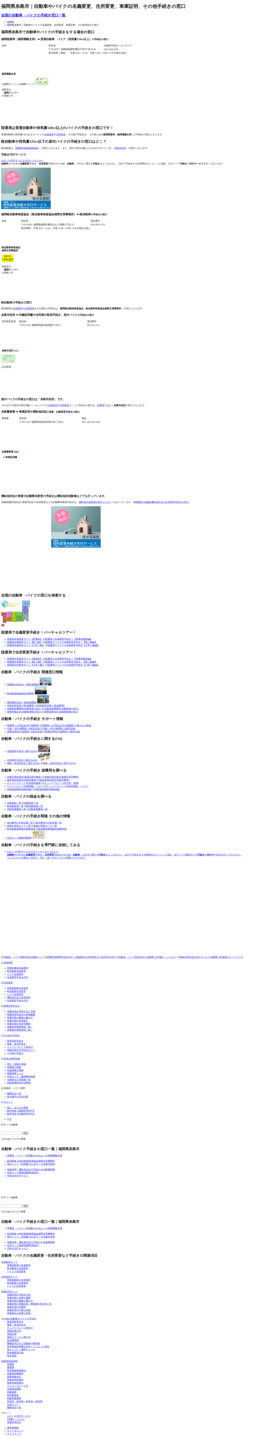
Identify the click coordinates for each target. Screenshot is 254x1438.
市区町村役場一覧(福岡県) (20, 705)
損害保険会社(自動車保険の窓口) (24, 712)
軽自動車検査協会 (16, 1370)
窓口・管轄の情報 (16, 1064)
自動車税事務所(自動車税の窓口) (24, 708)
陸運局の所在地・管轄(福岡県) (23, 684)
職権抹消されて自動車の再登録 (23, 1343)
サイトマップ (14, 1434)
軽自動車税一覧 (15, 806)
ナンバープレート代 (17, 1386)
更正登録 (11, 1356)
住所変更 (61, 134)
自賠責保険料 (14, 1389)
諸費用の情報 (14, 1067)
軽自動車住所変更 (16, 991)
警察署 (10, 1367)
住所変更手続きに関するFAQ (22, 760)
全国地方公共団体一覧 (19, 1079)
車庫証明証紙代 (15, 1380)
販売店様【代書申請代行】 (21, 1114)
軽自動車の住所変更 (17, 1283)
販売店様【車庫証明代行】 (21, 1110)
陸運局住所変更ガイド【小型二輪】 (26, 665)
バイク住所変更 (15, 994)
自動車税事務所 (15, 1373)
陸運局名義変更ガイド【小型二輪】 (26, 645)
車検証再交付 (14, 1331)
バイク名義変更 (15, 974)
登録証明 (11, 1334)
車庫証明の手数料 (16, 1307)
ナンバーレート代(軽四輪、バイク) (25, 786)
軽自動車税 (13, 1395)
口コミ (54, 851)
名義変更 (49, 134)
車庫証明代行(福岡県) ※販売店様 (24, 731)
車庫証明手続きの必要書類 (21, 1014)
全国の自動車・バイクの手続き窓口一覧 (33, 15)
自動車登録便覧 (9, 1361)
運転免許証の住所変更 (19, 997)
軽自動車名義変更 (16, 971)
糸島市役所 (120, 148)
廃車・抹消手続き (16, 1044)
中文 (9, 1119)
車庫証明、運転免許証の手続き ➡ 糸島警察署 (31, 1169)
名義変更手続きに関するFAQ (22, 751)
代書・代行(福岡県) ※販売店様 (23, 728)
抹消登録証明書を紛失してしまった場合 (28, 1346)
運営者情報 (13, 1428)
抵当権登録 (13, 1340)
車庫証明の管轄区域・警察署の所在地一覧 (29, 1304)
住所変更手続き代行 (17, 1000)
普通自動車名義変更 (17, 968)
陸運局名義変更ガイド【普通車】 (25, 639)
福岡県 (10, 22)
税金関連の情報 (15, 1070)
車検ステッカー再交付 (19, 1337)
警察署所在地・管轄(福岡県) (22, 702)
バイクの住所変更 (16, 1286)
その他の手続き (15, 1053)
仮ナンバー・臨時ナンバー (21, 1349)
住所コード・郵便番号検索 (21, 1076)
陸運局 (100, 405)
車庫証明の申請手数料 (19, 1024)
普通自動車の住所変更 (19, 1280)
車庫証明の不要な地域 (19, 1310)
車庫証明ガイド (9, 1291)
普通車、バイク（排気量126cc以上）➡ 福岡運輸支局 (34, 1155)
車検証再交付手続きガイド (21, 1050)
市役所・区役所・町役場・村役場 (24, 1401)
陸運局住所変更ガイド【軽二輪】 (25, 662)
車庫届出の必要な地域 (19, 1313)
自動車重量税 (14, 1398)
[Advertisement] (76, 188)
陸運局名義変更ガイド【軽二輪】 (25, 642)
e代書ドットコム (16, 1419)
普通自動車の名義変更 (19, 1265)
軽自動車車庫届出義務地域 (21, 829)
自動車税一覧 (14, 803)
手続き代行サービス (17, 1176)
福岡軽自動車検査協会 (27, 148)
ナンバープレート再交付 (20, 1047)
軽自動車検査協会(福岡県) (20, 693)
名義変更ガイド (9, 1262)
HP (16, 350)
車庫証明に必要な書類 (19, 1298)
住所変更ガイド (9, 1277)
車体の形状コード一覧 (19, 826)
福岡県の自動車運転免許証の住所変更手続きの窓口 (162, 502)
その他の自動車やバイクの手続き (18, 1318)
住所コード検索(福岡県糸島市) (23, 1172)
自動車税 (11, 1392)
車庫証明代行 (14, 1422)
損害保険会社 (14, 1376)
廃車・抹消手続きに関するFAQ (23, 763)
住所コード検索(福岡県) (19, 838)
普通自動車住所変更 (17, 988)
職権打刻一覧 (14, 1093)
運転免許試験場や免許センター (95, 502)
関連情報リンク (15, 1073)
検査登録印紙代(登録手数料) (22, 780)
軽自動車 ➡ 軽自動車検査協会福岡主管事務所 (31, 1161)
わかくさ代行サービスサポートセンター (22, 160)
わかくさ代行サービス (19, 1416)
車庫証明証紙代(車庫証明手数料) (24, 777)
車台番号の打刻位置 (17, 1096)
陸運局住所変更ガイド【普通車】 (25, 659)
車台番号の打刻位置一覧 (20, 823)
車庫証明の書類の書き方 (20, 1017)
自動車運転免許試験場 (19, 1082)
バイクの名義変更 (16, 1271)
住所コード (13, 1404)
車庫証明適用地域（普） (20, 1027)
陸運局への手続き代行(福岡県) (23, 725)
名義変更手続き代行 (17, 977)
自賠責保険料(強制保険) (19, 789)
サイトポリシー (15, 1431)
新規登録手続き (15, 1041)
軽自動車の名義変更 (17, 1268)
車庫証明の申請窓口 (17, 1021)
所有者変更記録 (15, 1352)
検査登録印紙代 (15, 1383)
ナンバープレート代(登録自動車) (24, 783)
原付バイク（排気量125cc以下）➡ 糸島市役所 (31, 1164)
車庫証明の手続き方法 (19, 1294)
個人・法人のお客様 (17, 1107)
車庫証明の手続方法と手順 (21, 1011)
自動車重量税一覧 (16, 809)
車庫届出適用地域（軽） (20, 1030)
